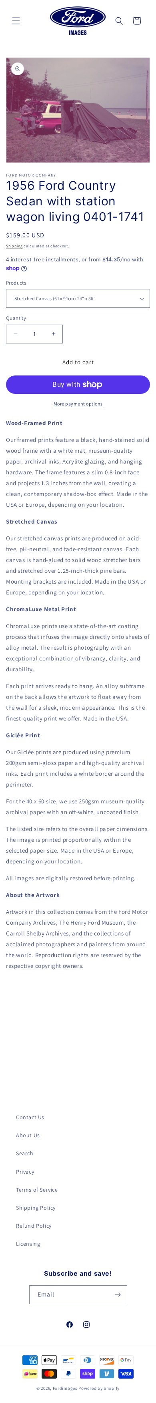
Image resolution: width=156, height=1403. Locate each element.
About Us (28, 1135)
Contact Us (30, 1117)
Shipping (14, 246)
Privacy (25, 1171)
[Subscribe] (118, 1294)
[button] (16, 21)
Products (16, 282)
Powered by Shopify (99, 1388)
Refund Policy (34, 1225)
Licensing (28, 1243)
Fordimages (65, 1388)
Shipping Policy (36, 1207)
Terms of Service (37, 1189)
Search (25, 1153)
